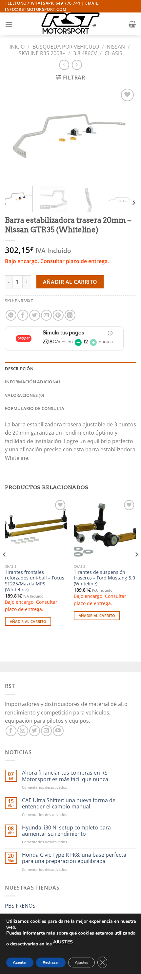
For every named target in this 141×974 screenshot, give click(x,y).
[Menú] (9, 24)
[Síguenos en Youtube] (58, 730)
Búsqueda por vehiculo (65, 46)
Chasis (113, 53)
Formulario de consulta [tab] (35, 408)
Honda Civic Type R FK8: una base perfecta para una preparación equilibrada (74, 858)
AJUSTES (63, 942)
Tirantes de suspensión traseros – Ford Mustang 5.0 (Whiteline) (104, 578)
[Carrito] (132, 24)
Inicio (17, 46)
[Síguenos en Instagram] (22, 730)
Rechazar (51, 962)
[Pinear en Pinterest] (58, 315)
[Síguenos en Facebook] (11, 730)
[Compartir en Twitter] (34, 315)
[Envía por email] (46, 315)
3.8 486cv (85, 53)
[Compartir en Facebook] (22, 315)
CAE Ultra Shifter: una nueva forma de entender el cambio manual (68, 803)
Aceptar (20, 962)
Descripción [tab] (19, 369)
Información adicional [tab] (33, 382)
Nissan (116, 46)
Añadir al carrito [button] (28, 621)
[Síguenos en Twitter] (34, 730)
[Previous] (16, 134)
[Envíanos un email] (46, 730)
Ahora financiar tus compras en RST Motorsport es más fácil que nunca (66, 776)
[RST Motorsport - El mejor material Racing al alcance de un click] (70, 23)
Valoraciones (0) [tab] (24, 395)
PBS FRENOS (20, 905)
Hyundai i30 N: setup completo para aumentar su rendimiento (66, 831)
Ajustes (81, 962)
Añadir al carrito (70, 281)
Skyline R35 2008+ (42, 53)
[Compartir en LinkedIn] (70, 315)
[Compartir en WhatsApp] (11, 315)
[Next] (125, 134)
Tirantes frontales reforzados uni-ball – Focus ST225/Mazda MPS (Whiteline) (34, 581)
